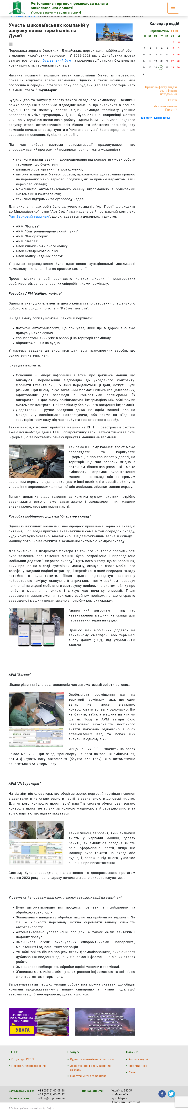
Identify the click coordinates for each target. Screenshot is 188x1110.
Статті (31, 16)
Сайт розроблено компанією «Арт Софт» (32, 1108)
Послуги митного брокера (88, 1076)
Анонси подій (138, 1059)
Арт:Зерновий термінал (29, 216)
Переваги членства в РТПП (30, 1065)
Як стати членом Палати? (165, 107)
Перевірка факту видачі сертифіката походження (160, 90)
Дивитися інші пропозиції (156, 117)
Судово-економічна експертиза (92, 1059)
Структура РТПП (22, 1059)
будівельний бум (57, 60)
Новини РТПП (139, 1065)
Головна (17, 16)
